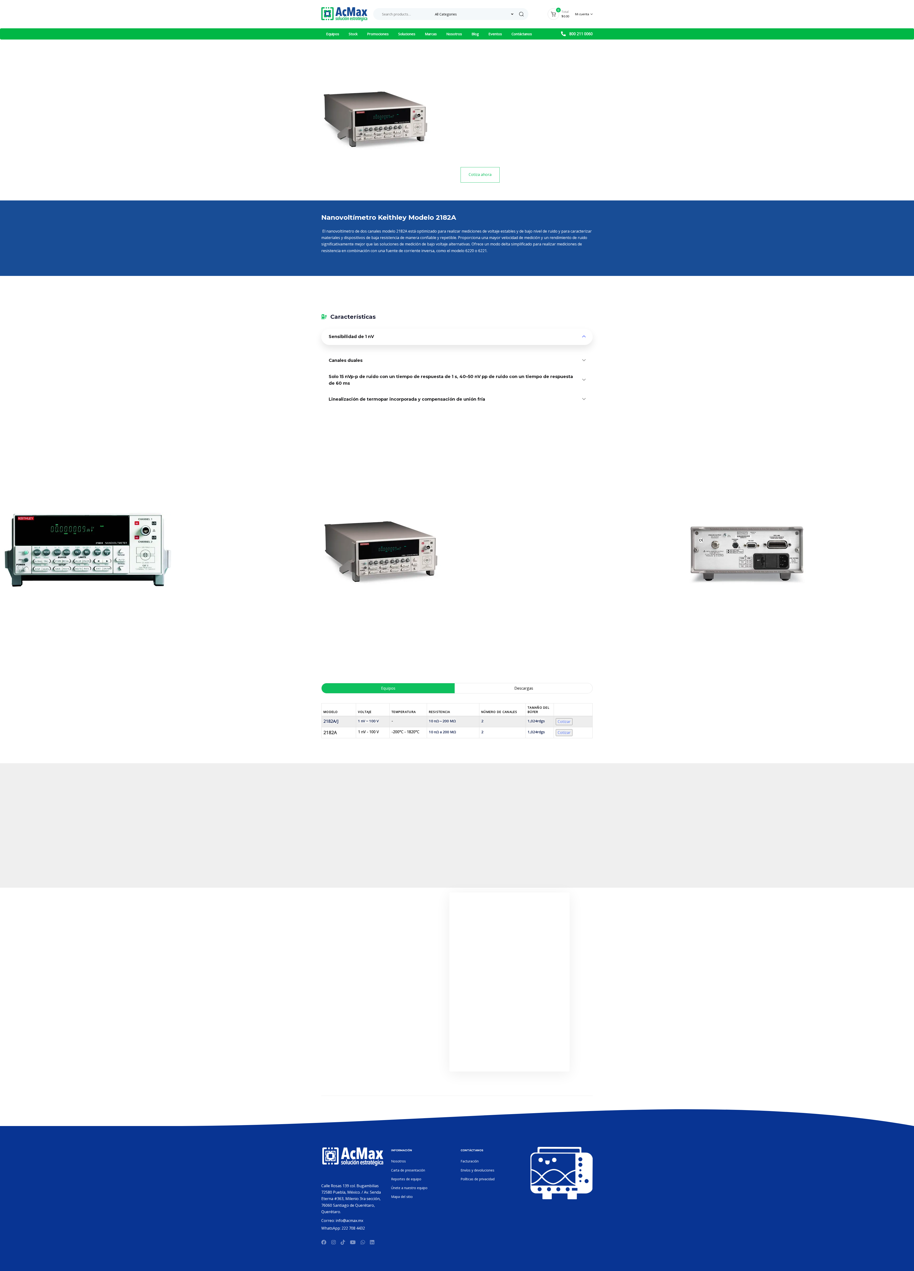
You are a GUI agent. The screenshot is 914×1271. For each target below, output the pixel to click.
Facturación (470, 1161)
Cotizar (564, 721)
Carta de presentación (408, 1170)
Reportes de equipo (406, 1179)
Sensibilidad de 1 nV (351, 336)
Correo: (328, 1220)
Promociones (378, 33)
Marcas (431, 33)
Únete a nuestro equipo (409, 1188)
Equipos (332, 33)
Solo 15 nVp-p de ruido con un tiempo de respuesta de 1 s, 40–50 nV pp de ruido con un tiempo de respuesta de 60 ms (451, 380)
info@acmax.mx (349, 1220)
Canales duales (346, 360)
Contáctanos (522, 33)
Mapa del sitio (402, 1196)
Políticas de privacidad (478, 1179)
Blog (475, 33)
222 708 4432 (353, 1228)
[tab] (457, 337)
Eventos (495, 33)
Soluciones (406, 33)
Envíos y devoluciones (477, 1170)
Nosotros (454, 33)
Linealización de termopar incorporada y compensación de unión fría (407, 399)
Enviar (509, 1056)
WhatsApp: (331, 1228)
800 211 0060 (581, 33)
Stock (353, 33)
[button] (584, 14)
